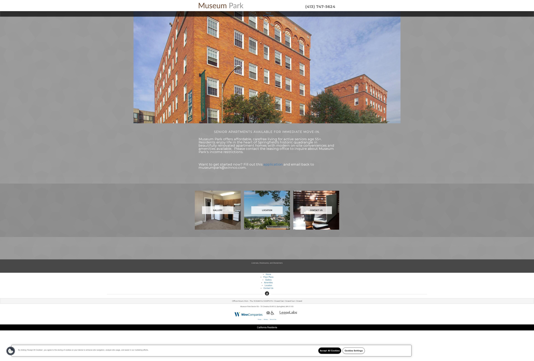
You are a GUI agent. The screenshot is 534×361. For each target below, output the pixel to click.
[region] (211, 351)
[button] (267, 293)
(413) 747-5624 (320, 6)
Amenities (268, 282)
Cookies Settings (354, 350)
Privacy (259, 319)
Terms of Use (273, 319)
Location (268, 285)
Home (268, 12)
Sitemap (266, 319)
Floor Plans (268, 15)
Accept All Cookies (330, 350)
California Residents (267, 327)
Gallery (268, 279)
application (273, 164)
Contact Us (268, 288)
